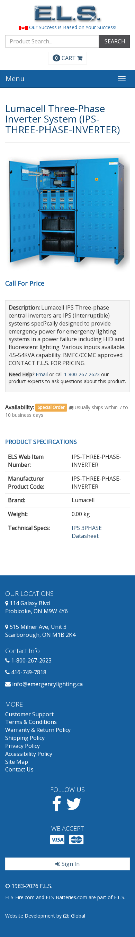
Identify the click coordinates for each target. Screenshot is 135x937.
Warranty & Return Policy (38, 730)
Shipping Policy (25, 738)
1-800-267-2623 (82, 374)
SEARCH (114, 41)
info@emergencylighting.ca (47, 684)
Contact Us (19, 769)
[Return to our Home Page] (67, 13)
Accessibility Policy (28, 754)
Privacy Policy (22, 746)
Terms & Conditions (31, 722)
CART (66, 58)
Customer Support (29, 714)
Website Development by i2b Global (45, 915)
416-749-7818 (28, 672)
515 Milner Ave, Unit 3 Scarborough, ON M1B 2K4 (40, 631)
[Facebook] (56, 808)
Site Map (16, 762)
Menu (15, 78)
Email (42, 374)
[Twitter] (74, 808)
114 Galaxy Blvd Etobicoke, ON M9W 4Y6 (36, 607)
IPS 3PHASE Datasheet (87, 532)
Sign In (70, 864)
